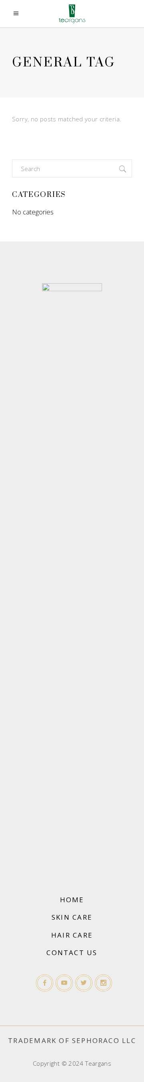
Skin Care (72, 917)
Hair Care (72, 935)
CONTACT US (71, 952)
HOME (72, 899)
